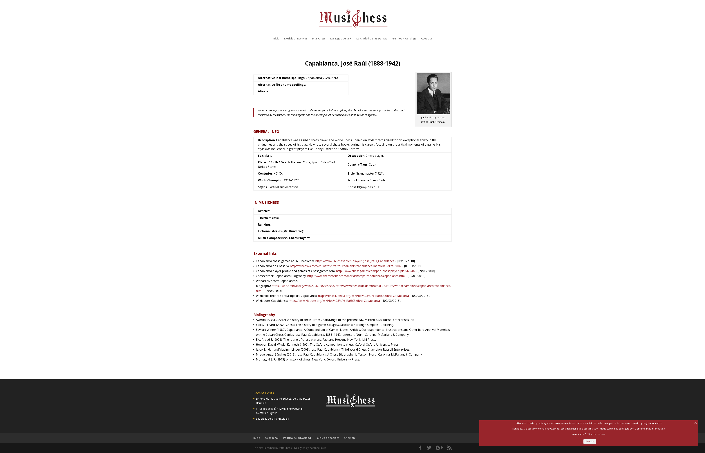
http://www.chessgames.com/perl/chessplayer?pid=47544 (375, 271)
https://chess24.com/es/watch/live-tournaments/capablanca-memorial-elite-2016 (345, 266)
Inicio (276, 38)
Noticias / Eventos (295, 38)
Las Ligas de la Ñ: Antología (272, 418)
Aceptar (589, 441)
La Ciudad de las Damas (371, 38)
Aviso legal (272, 438)
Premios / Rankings (404, 38)
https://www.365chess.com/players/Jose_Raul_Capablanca (354, 261)
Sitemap (349, 438)
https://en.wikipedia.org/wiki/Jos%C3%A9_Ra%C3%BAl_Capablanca (363, 296)
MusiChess (319, 38)
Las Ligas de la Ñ (341, 38)
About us (427, 38)
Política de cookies (327, 438)
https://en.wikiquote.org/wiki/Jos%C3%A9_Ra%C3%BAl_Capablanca (334, 301)
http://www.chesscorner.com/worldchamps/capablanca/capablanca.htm (356, 276)
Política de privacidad (297, 438)
